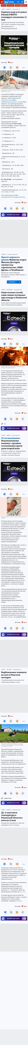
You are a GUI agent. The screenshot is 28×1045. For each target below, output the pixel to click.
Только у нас (10, 5)
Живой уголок (7, 790)
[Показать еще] (23, 67)
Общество (9, 9)
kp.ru (11, 62)
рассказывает (14, 538)
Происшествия (10, 289)
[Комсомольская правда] (9, 2)
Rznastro (20, 1041)
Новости (3, 5)
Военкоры (18, 5)
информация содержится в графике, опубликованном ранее (10, 100)
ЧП (5, 423)
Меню (2, 2)
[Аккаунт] (26, 2)
